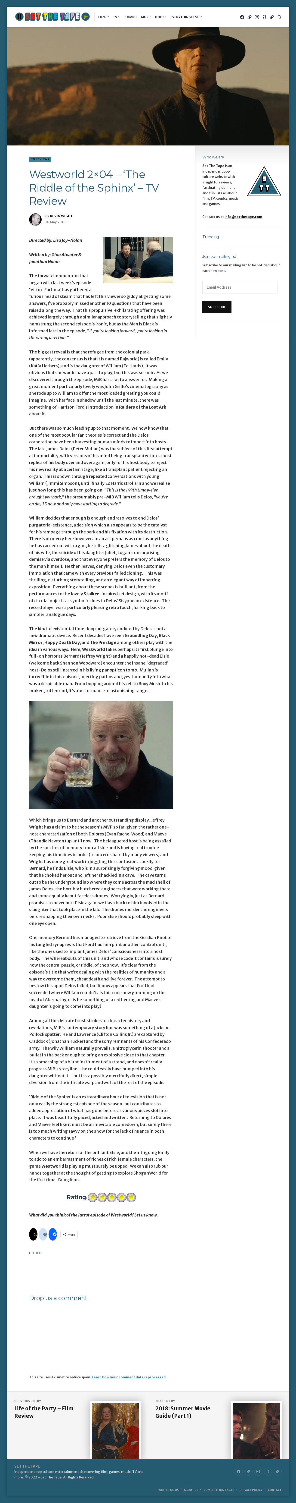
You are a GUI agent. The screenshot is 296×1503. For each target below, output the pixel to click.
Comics (130, 17)
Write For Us (168, 1490)
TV (115, 17)
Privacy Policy (251, 1490)
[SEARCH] (279, 17)
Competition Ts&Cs (219, 1490)
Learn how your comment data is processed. (129, 1377)
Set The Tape (27, 1466)
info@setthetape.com (243, 217)
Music (146, 17)
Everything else (184, 17)
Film (102, 17)
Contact (275, 1490)
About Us (191, 1490)
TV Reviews (40, 159)
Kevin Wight (61, 216)
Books (160, 17)
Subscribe (217, 307)
